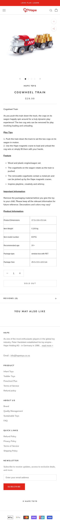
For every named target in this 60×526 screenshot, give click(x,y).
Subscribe (14, 487)
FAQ (5, 420)
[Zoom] (53, 21)
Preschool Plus (10, 381)
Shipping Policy (10, 451)
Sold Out (30, 283)
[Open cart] (56, 10)
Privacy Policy (9, 441)
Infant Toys (8, 371)
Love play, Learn (30, 3)
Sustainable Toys (11, 416)
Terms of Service (11, 386)
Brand (6, 406)
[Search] (51, 10)
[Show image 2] (28, 79)
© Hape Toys (30, 501)
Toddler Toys (9, 376)
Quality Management (13, 411)
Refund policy (9, 390)
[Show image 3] (31, 79)
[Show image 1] (25, 79)
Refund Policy (9, 436)
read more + (47, 345)
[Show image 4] (34, 79)
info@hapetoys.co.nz (20, 355)
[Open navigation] (4, 10)
